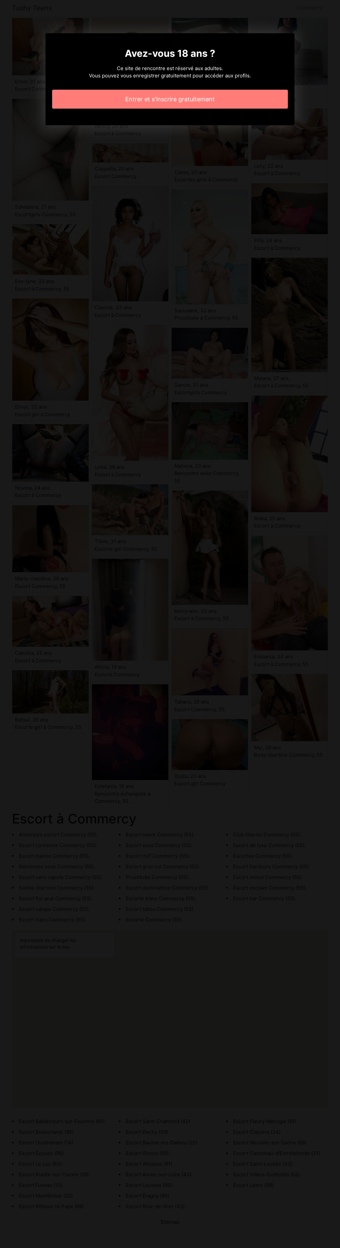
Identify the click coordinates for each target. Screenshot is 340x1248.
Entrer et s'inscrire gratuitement (170, 99)
